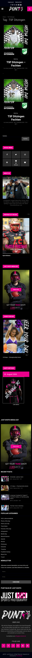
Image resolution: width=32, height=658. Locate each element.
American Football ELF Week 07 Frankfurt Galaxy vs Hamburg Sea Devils (19, 497)
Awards (3, 539)
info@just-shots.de (20, 636)
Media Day (16, 59)
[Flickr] (23, 646)
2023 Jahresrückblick (7, 518)
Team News (4, 526)
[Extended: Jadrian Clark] (5, 479)
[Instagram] (13, 646)
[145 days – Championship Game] (16, 337)
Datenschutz (18, 2)
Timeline (3, 549)
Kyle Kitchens (6, 255)
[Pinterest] (18, 646)
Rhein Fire (4, 554)
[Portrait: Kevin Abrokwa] (5, 508)
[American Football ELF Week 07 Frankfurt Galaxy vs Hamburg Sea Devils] (5, 497)
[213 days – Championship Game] (5, 488)
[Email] (28, 646)
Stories (3, 541)
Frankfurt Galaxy (5, 552)
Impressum (11, 2)
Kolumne (3, 546)
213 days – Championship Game (19, 486)
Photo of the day (5, 521)
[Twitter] (8, 646)
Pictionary (4, 544)
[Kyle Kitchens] (16, 236)
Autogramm (4, 531)
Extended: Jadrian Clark (16, 477)
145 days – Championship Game (12, 357)
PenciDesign (19, 655)
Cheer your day (5, 523)
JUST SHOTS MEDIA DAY (11, 266)
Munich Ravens (5, 536)
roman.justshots (9, 68)
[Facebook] (4, 646)
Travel (3, 557)
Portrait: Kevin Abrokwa (16, 506)
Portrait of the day (6, 528)
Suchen (5, 136)
